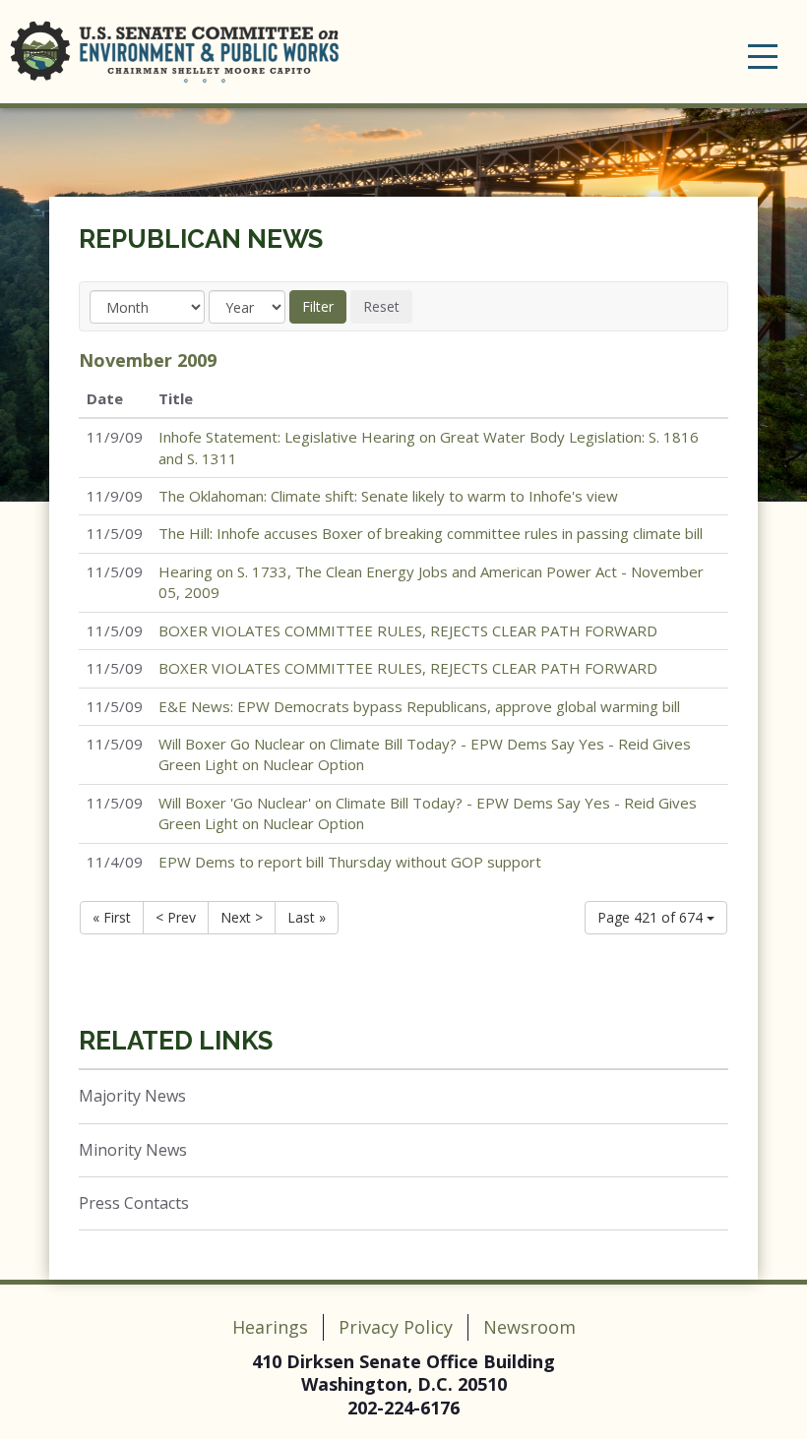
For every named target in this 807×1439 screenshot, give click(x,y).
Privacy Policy (396, 1327)
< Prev (175, 917)
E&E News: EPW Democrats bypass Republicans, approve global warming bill (419, 706)
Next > (241, 917)
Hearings (270, 1327)
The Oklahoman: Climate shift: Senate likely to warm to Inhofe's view (388, 496)
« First (112, 917)
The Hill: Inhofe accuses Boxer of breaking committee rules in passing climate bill (430, 533)
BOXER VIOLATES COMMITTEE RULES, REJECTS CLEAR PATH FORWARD (407, 630)
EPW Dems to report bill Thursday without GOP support (349, 861)
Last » (306, 917)
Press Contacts (134, 1203)
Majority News (132, 1096)
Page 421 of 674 (652, 917)
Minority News (133, 1150)
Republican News (201, 239)
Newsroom (529, 1327)
